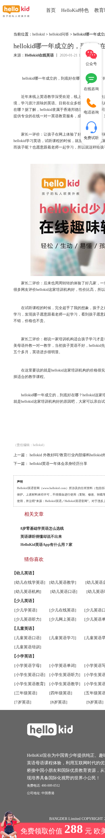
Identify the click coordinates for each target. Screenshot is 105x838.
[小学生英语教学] (64, 684)
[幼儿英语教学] (62, 582)
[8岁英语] (58, 702)
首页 (51, 10)
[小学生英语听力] (64, 675)
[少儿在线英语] (62, 610)
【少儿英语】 (24, 601)
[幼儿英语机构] (27, 591)
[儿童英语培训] (27, 647)
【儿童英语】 (24, 628)
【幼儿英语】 (24, 573)
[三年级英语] (25, 693)
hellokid (38, 34)
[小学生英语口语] (29, 675)
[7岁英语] (22, 702)
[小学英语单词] (62, 665)
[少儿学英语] (25, 610)
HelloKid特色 (75, 10)
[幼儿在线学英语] (29, 582)
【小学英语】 (24, 656)
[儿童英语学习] (62, 638)
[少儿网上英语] (62, 619)
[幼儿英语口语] (63, 591)
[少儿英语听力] (27, 619)
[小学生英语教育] (29, 684)
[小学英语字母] (27, 665)
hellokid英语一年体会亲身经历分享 (58, 464)
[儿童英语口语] (27, 638)
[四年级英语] (60, 693)
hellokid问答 (59, 34)
